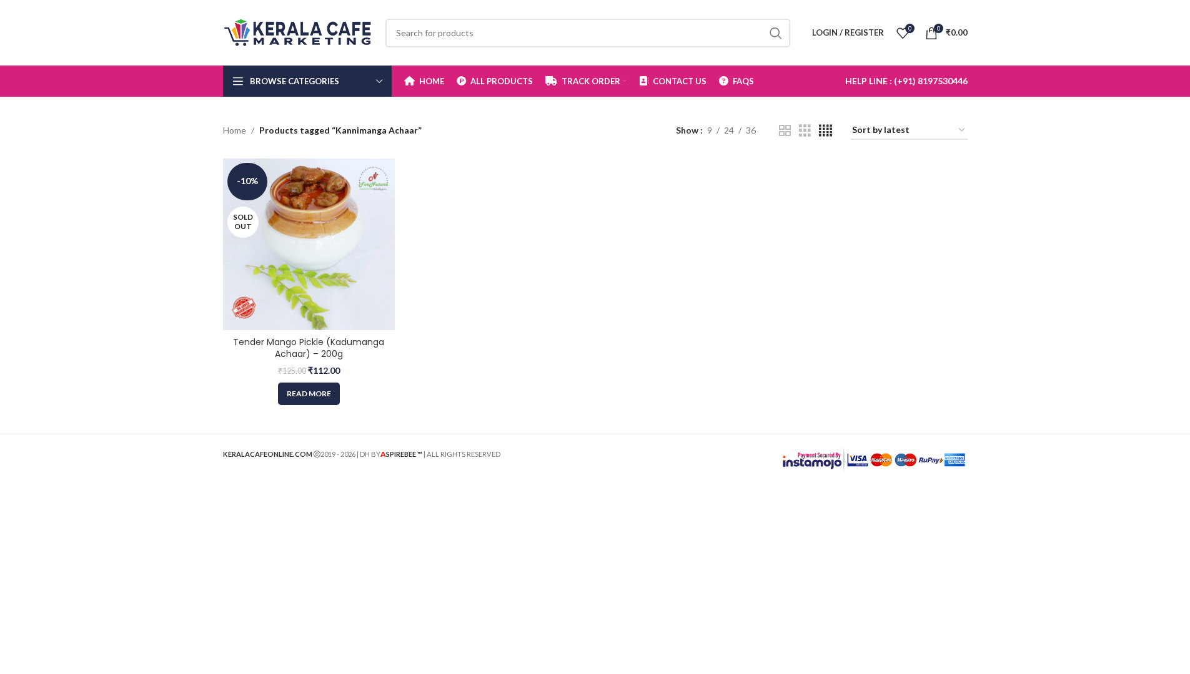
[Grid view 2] (785, 131)
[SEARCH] (775, 33)
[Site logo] (298, 31)
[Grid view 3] (805, 131)
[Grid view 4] (825, 131)
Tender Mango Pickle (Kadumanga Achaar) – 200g (308, 348)
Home (234, 130)
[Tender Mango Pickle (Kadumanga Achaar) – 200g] (309, 245)
